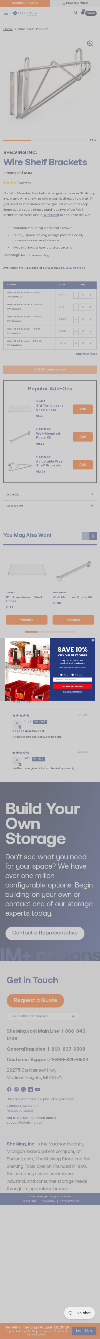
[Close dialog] (93, 640)
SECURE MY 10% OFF (72, 686)
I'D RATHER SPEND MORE (72, 692)
